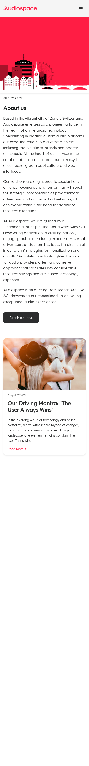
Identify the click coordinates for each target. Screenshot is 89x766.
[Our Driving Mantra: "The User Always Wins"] (44, 364)
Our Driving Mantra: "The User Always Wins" (39, 406)
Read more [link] (16, 449)
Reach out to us (21, 317)
